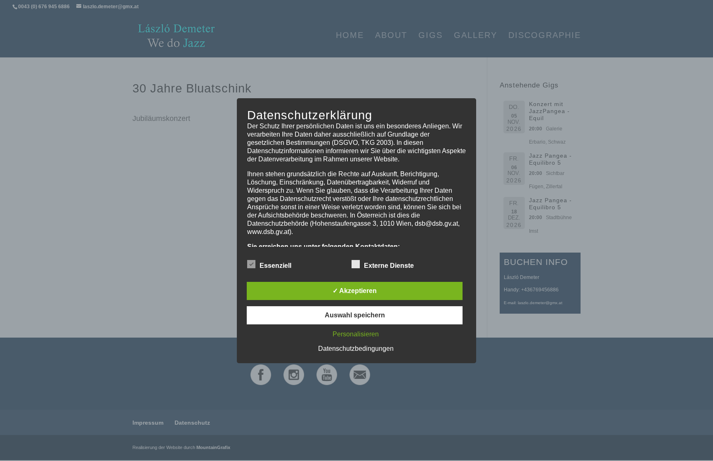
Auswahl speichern (355, 315)
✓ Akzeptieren (355, 290)
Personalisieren (356, 334)
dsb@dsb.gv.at (436, 223)
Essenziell (275, 265)
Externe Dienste (389, 265)
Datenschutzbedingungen (356, 348)
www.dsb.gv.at (268, 231)
